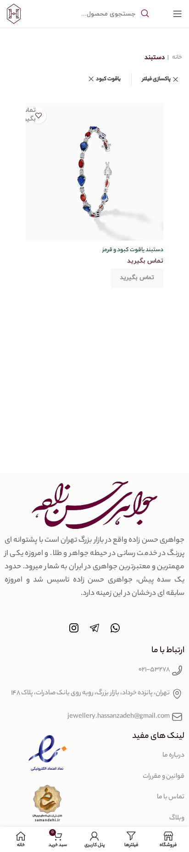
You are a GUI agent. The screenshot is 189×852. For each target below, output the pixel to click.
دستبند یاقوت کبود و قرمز (132, 250)
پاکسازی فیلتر (156, 79)
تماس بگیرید (137, 278)
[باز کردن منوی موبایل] (177, 14)
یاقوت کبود (108, 79)
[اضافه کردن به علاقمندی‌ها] (38, 116)
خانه (176, 57)
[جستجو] (145, 13)
